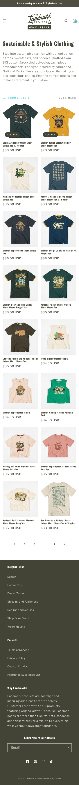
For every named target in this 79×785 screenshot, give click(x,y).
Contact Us (14, 585)
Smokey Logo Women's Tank (16, 412)
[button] (5, 21)
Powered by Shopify (52, 778)
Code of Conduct (18, 666)
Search (12, 576)
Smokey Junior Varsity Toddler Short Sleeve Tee (56, 144)
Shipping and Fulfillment (22, 601)
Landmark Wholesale (35, 778)
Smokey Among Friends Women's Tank (57, 414)
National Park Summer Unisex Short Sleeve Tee (56, 306)
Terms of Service (18, 649)
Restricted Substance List (23, 674)
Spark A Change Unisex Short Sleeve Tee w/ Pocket (17, 144)
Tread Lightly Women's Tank (54, 358)
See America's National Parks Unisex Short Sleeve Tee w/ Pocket (58, 522)
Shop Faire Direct (18, 618)
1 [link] (14, 544)
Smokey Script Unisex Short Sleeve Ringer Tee (58, 252)
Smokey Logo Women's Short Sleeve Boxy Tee (58, 468)
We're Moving (16, 626)
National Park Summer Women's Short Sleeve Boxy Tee (19, 522)
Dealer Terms (15, 593)
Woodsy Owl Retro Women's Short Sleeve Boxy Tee (19, 468)
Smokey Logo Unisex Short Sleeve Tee (19, 252)
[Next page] (64, 544)
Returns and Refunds (20, 609)
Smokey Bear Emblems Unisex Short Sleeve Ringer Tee (18, 306)
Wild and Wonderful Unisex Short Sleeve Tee (19, 198)
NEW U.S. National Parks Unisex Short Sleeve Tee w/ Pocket (56, 198)
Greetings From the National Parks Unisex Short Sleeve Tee (20, 360)
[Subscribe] (67, 747)
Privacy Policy (16, 658)
